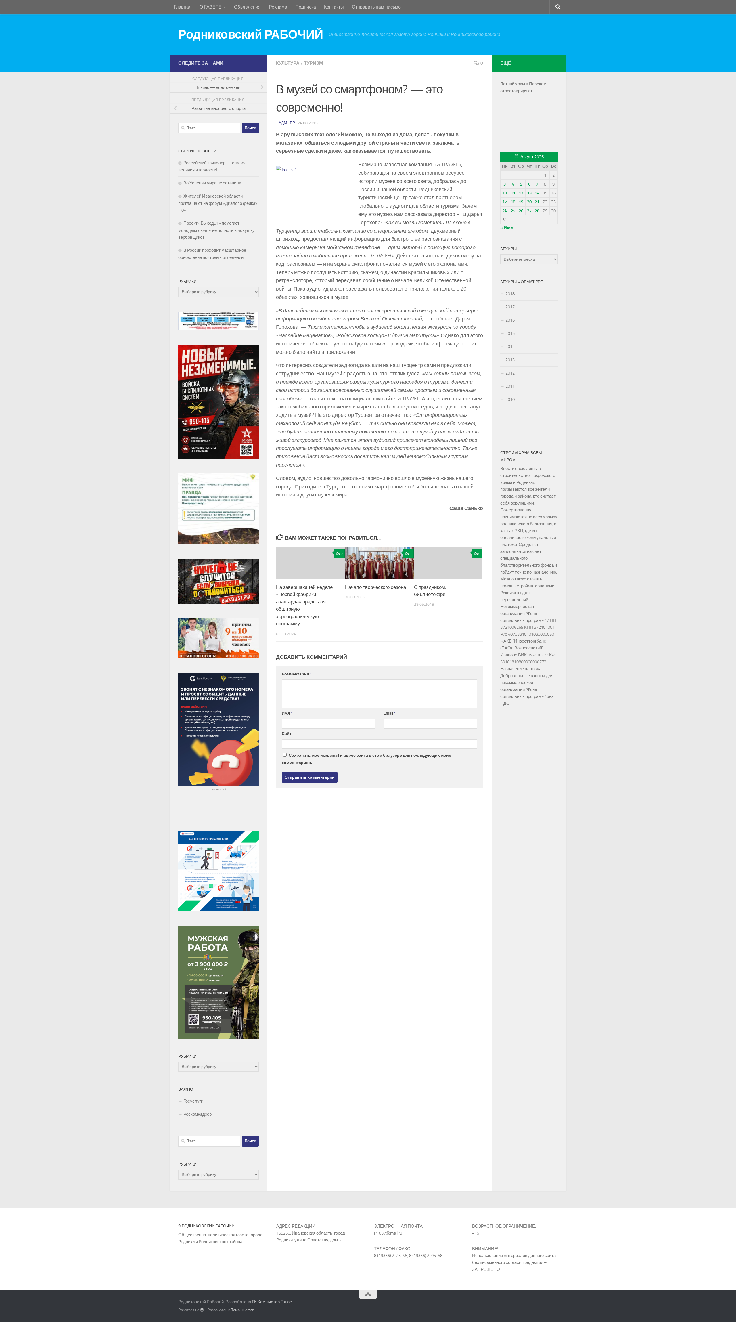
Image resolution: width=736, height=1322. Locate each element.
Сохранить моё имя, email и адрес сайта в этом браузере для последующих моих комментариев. (366, 759)
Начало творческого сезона (375, 587)
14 (537, 193)
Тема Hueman (242, 1310)
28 (537, 210)
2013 (510, 359)
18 (513, 202)
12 (521, 193)
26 (521, 210)
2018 (510, 293)
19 (521, 202)
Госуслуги (193, 1101)
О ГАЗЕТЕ (211, 7)
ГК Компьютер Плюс (272, 1301)
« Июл (506, 227)
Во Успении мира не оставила (212, 183)
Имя (287, 713)
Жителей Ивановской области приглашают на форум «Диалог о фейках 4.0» (218, 203)
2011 (510, 386)
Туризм (313, 63)
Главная (182, 7)
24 (504, 210)
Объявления (247, 7)
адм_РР (287, 123)
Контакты (334, 7)
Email (390, 713)
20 (529, 202)
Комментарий (297, 674)
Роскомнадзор (197, 1114)
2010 (510, 399)
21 (537, 202)
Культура (288, 63)
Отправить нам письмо (376, 7)
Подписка (305, 7)
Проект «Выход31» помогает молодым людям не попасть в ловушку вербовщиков (216, 230)
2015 (510, 333)
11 (513, 193)
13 (529, 193)
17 (504, 202)
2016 (510, 320)
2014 (510, 346)
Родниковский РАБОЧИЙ (250, 34)
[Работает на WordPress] (202, 1310)
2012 (510, 373)
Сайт (287, 733)
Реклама (278, 7)
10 (504, 193)
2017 (510, 307)
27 (529, 210)
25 (513, 210)
